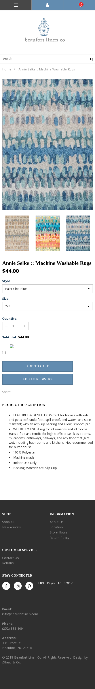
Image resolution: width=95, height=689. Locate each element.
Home (6, 69)
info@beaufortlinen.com (20, 614)
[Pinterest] (29, 586)
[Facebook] (6, 586)
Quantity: (9, 318)
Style (6, 281)
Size (5, 298)
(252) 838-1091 (13, 628)
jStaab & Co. (11, 662)
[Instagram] (18, 586)
